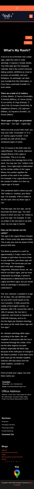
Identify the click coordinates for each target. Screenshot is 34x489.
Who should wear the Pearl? (10, 452)
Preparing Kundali (8, 428)
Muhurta (4, 459)
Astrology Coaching (8, 424)
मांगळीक (3, 454)
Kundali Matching (7, 431)
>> (19, 461)
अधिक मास (4, 450)
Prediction (5, 421)
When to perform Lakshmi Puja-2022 (12, 457)
